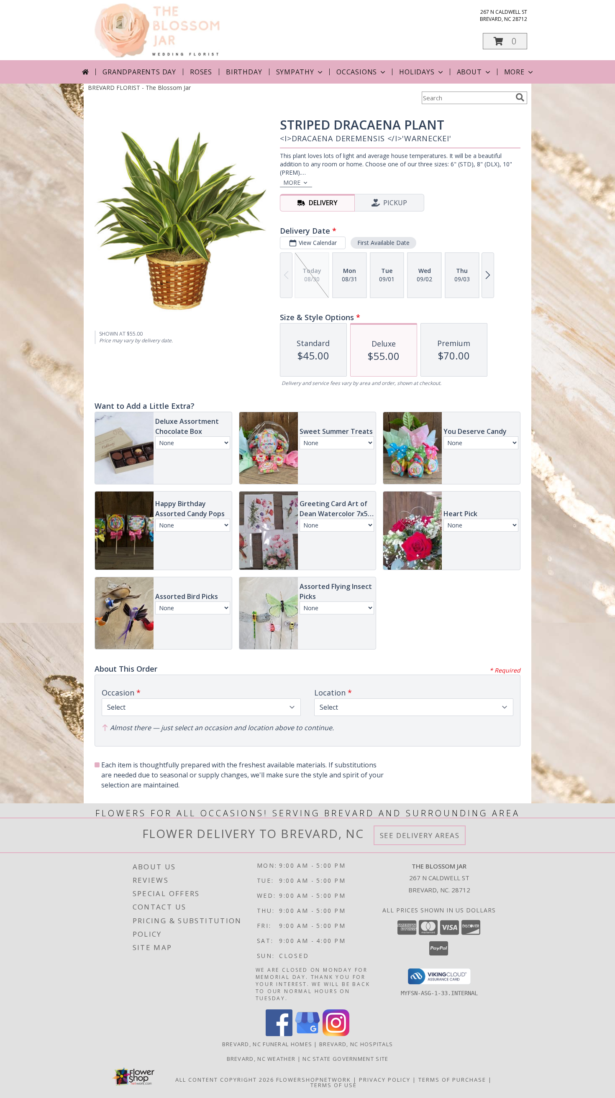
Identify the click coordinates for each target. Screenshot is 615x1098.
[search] (520, 97)
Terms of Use (333, 1085)
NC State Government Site (345, 1058)
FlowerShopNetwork (313, 1079)
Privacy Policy (384, 1079)
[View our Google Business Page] (307, 1034)
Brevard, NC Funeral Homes (267, 1044)
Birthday (244, 71)
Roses (201, 71)
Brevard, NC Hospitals (356, 1044)
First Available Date (383, 243)
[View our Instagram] (336, 1034)
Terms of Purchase (452, 1079)
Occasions (356, 71)
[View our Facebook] (279, 1034)
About (469, 71)
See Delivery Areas (420, 835)
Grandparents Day (139, 71)
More (514, 71)
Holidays (416, 71)
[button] (505, 41)
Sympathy (295, 71)
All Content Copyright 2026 (224, 1079)
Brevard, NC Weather (261, 1058)
